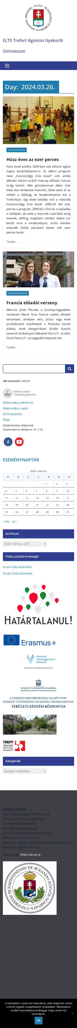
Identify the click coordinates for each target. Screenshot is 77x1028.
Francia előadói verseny (31, 303)
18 (6, 505)
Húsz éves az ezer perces (32, 159)
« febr (6, 521)
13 (27, 498)
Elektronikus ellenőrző (18, 403)
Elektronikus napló (15, 408)
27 (27, 512)
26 (16, 512)
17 (67, 498)
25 (6, 512)
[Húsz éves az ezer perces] (38, 120)
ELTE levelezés (12, 414)
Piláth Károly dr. (30, 855)
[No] (72, 1013)
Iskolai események (16, 150)
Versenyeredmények (17, 293)
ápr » (15, 521)
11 (6, 498)
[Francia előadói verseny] (38, 269)
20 (27, 505)
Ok (38, 1020)
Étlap (6, 420)
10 (67, 491)
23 (57, 505)
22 (47, 505)
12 (16, 498)
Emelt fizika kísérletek (17, 567)
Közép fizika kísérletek (17, 573)
